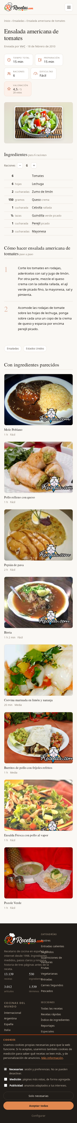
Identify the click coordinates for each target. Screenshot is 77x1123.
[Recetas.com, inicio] (18, 7)
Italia (7, 1030)
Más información (52, 1058)
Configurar (38, 1115)
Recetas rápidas (51, 1014)
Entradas (46, 979)
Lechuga (38, 184)
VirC (22, 46)
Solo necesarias (38, 1096)
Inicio (7, 21)
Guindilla (38, 215)
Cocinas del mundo (14, 1004)
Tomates (38, 176)
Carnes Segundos (52, 985)
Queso (36, 200)
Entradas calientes (52, 946)
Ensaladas (18, 21)
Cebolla (37, 207)
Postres (45, 940)
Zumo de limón (42, 192)
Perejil (36, 223)
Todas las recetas (52, 1008)
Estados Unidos (35, 348)
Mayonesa (39, 231)
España (8, 1024)
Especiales (47, 1031)
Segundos (47, 952)
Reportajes (48, 1025)
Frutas (45, 968)
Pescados (47, 991)
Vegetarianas (49, 973)
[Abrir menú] (69, 7)
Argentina (10, 1018)
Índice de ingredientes (55, 1020)
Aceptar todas (38, 1106)
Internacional (12, 1013)
